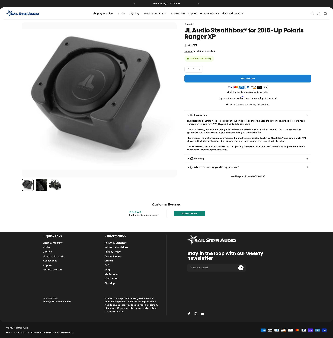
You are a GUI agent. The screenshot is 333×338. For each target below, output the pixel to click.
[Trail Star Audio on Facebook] (188, 313)
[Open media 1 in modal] (99, 99)
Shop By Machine (53, 242)
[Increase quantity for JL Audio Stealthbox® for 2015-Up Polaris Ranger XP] (200, 69)
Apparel (47, 265)
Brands (109, 260)
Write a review (189, 213)
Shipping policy (50, 332)
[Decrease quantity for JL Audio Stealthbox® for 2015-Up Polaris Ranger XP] (188, 69)
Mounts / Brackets (54, 256)
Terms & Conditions (116, 247)
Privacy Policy (113, 251)
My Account (112, 274)
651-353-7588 (50, 298)
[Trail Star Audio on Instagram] (195, 313)
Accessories (50, 260)
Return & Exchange (116, 242)
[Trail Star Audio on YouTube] (202, 313)
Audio (46, 247)
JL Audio (188, 24)
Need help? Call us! (248, 176)
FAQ (107, 265)
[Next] (198, 3)
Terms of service (36, 332)
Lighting (47, 251)
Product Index (113, 256)
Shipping (188, 51)
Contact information (65, 332)
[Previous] (134, 3)
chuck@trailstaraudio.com (57, 301)
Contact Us (111, 278)
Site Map (110, 283)
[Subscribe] (241, 267)
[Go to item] (28, 185)
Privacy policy (23, 332)
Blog (107, 269)
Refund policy (11, 332)
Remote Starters (52, 269)
